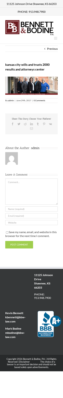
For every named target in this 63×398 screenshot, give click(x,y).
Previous (52, 48)
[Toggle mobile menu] (56, 38)
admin (11, 100)
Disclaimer (24, 361)
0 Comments (39, 100)
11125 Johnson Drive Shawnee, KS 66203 (31, 3)
